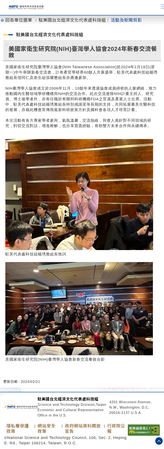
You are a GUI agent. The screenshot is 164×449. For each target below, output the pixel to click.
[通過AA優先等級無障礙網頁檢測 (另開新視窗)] (144, 429)
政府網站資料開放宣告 (83, 429)
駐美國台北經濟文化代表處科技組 (72, 20)
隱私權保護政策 (17, 429)
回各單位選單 (18, 20)
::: (7, 44)
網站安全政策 (47, 429)
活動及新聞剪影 (126, 20)
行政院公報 (116, 429)
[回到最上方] (159, 441)
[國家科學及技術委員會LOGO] (24, 6)
